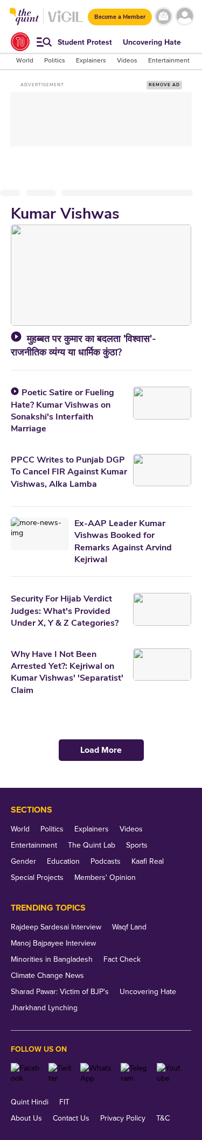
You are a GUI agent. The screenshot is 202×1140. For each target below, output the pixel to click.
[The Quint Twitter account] (60, 1073)
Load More (101, 750)
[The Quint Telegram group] (135, 1073)
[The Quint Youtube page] (170, 1073)
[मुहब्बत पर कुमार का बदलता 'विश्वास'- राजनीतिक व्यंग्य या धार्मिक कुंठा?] (101, 275)
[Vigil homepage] (65, 22)
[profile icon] (184, 16)
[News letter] (163, 16)
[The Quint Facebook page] (25, 1073)
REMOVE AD (164, 85)
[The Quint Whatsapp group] (96, 1073)
